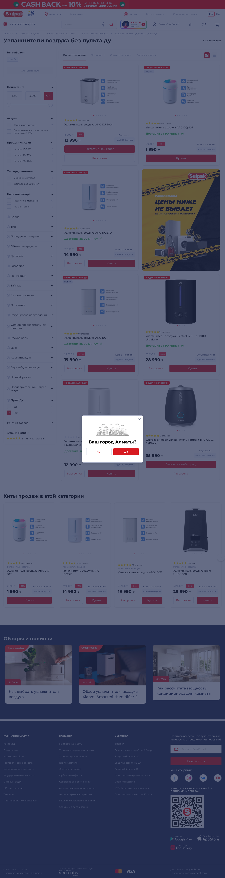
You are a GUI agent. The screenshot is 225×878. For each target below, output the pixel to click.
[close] (139, 419)
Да (126, 451)
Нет (99, 451)
